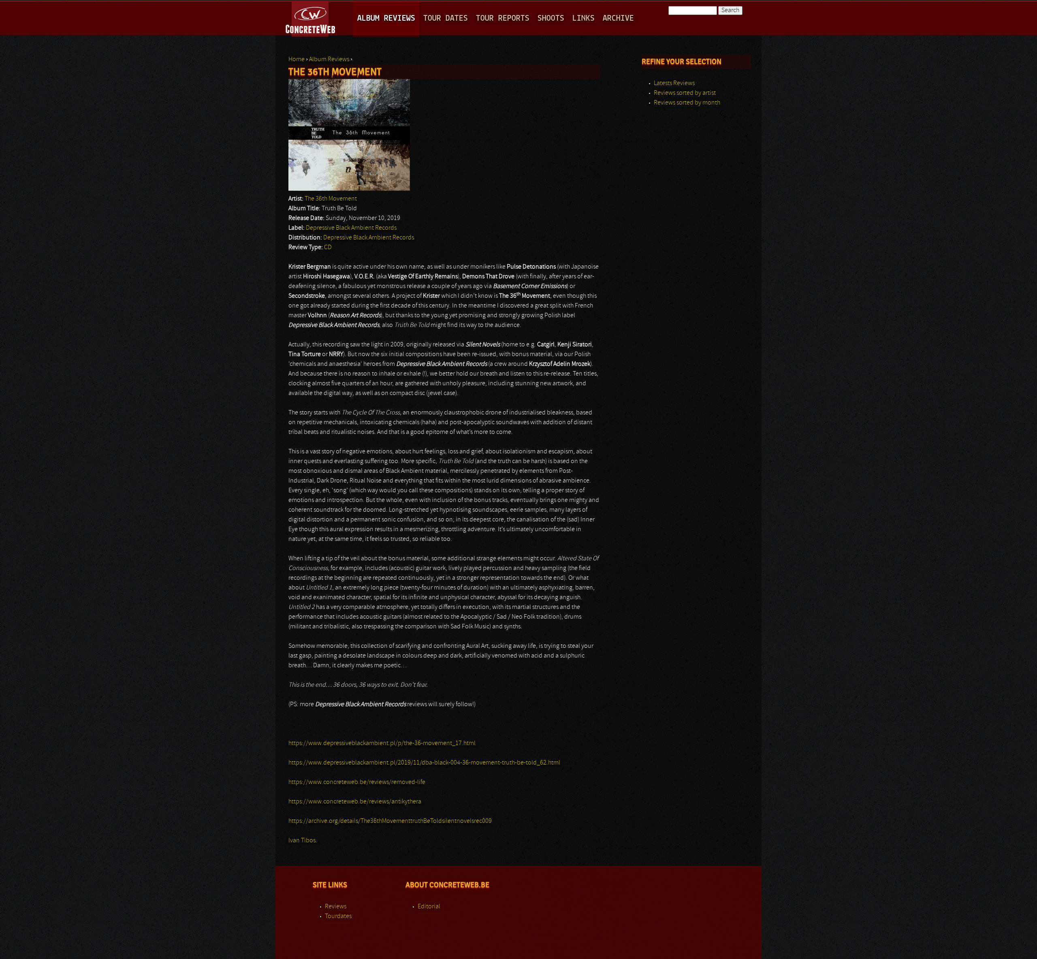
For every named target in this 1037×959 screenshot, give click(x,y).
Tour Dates (445, 18)
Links (583, 18)
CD (328, 247)
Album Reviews (386, 18)
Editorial (429, 906)
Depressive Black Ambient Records (351, 228)
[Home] (310, 18)
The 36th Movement (331, 199)
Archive (618, 18)
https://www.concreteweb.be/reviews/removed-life (356, 782)
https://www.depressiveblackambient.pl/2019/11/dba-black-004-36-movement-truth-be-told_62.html (424, 763)
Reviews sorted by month (687, 103)
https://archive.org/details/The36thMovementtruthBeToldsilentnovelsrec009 (390, 821)
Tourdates (338, 916)
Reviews (335, 906)
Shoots (551, 18)
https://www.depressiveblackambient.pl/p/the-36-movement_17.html (382, 743)
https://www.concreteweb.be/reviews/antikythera (354, 802)
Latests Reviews (674, 83)
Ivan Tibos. (302, 840)
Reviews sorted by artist (685, 93)
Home (296, 59)
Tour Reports (502, 18)
